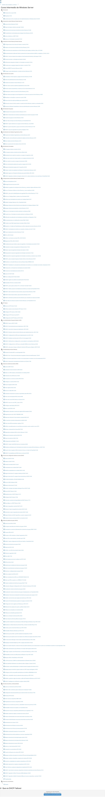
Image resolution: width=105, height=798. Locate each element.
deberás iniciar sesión (56, 792)
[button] (0, 1)
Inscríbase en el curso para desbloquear (52, 794)
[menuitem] (0, 2)
